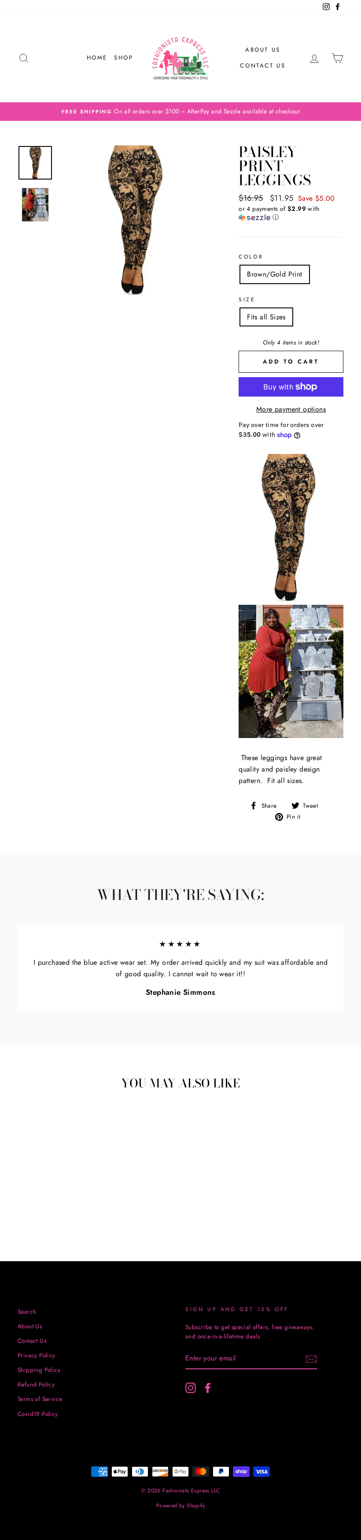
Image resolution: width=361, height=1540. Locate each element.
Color (251, 257)
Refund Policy (36, 1384)
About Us (262, 49)
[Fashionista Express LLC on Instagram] (190, 1388)
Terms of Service (40, 1398)
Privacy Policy (36, 1355)
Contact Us (262, 65)
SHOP (123, 57)
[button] (291, 213)
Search (27, 1311)
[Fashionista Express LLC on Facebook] (208, 1388)
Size (247, 300)
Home (97, 57)
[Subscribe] (311, 1358)
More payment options (291, 409)
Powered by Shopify (180, 1506)
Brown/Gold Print (274, 274)
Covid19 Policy (38, 1413)
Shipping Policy (39, 1369)
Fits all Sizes (266, 317)
